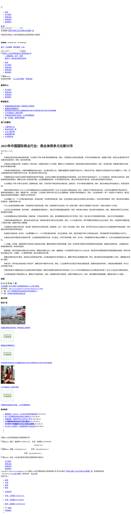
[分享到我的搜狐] (11, 283)
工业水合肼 (20, 31)
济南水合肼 (12, 31)
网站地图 (16, 47)
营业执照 (34, 474)
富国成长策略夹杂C (12, 108)
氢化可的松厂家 (10, 129)
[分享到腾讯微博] (13, 283)
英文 (2, 47)
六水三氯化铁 (10, 132)
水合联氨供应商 (22, 286)
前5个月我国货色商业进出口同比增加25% (22, 291)
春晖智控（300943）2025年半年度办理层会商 (21, 414)
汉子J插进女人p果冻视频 (14, 113)
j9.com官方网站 (18, 79)
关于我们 (8, 15)
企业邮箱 (8, 47)
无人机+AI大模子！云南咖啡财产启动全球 (20, 426)
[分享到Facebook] (16, 283)
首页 (6, 12)
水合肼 (13, 286)
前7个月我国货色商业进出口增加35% (18, 416)
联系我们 (8, 22)
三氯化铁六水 (10, 127)
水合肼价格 (9, 137)
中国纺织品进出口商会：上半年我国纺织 (19, 115)
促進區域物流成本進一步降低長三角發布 (19, 106)
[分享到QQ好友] (9, 283)
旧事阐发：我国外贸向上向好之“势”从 (19, 419)
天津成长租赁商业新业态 (16, 293)
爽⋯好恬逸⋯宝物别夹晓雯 (15, 118)
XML (23, 47)
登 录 (3, 26)
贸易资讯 (8, 19)
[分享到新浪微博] (4, 283)
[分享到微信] (6, 283)
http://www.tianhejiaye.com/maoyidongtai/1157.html (26, 289)
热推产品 (4, 476)
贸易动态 (8, 17)
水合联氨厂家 (29, 31)
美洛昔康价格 (10, 134)
